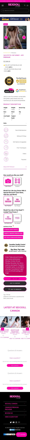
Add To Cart (15, 278)
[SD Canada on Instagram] (16, 422)
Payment (23, 159)
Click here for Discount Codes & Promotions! (13, 1)
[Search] (25, 5)
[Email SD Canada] (19, 422)
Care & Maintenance (20, 130)
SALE (5, 24)
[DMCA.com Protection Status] (15, 430)
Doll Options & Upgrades (19, 142)
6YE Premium (12, 296)
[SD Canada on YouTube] (13, 422)
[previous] (6, 37)
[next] (24, 37)
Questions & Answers (15, 350)
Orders (24, 153)
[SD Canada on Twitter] (11, 422)
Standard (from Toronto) (11, 229)
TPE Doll (8, 294)
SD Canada (12, 427)
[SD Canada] (14, 5)
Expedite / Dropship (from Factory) (13, 233)
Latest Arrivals (9, 298)
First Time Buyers (21, 148)
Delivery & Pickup (21, 136)
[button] (15, 289)
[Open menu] (2, 5)
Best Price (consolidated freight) (13, 237)
